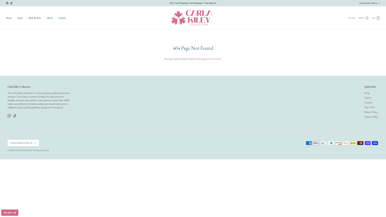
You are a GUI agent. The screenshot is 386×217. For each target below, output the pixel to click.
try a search (215, 58)
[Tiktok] (11, 3)
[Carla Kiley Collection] (193, 18)
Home (9, 17)
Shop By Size (34, 17)
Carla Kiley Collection (23, 150)
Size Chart (369, 107)
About (50, 17)
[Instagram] (7, 3)
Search (367, 97)
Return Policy (371, 112)
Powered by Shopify (41, 150)
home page (200, 58)
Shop (20, 17)
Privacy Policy (371, 116)
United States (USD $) (368, 3)
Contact (62, 17)
